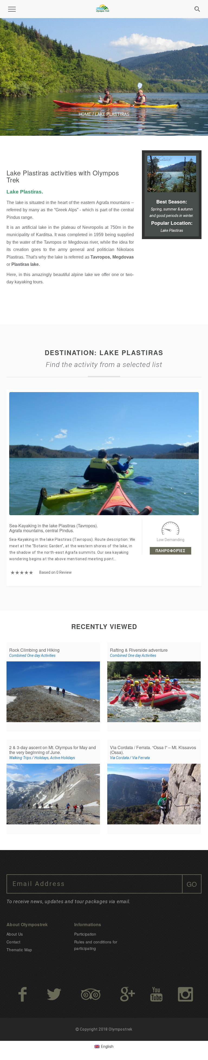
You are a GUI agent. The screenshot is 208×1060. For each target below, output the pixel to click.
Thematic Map (19, 949)
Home (85, 114)
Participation (85, 934)
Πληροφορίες (170, 551)
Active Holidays (62, 758)
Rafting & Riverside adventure (139, 650)
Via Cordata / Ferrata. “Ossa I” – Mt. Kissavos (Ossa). (153, 749)
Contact (13, 942)
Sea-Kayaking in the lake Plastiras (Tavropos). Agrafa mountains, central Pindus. (53, 528)
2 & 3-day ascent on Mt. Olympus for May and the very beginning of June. (52, 749)
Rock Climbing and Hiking (34, 650)
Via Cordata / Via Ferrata (130, 758)
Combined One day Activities (32, 655)
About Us (14, 934)
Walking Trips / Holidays (28, 758)
